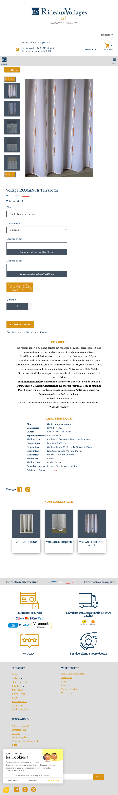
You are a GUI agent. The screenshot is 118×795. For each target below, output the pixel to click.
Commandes (66, 677)
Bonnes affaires (19, 701)
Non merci (13, 780)
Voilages (16, 678)
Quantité (11, 299)
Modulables (17, 690)
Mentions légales (19, 737)
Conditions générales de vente (25, 741)
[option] (12, 90)
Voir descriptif (14, 201)
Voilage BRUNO (26, 542)
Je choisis (33, 780)
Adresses (65, 685)
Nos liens (16, 733)
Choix (9, 207)
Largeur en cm (14, 239)
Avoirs (64, 681)
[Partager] (20, 489)
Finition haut (13, 223)
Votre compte (70, 668)
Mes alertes (66, 693)
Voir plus (10, 79)
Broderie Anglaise (20, 709)
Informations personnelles (73, 674)
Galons (15, 698)
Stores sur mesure (20, 682)
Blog (15, 745)
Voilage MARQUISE (59, 542)
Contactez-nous (19, 730)
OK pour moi (53, 780)
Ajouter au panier (20, 324)
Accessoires (17, 705)
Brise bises (17, 686)
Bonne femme (18, 694)
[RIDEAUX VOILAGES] (59, 15)
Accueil (15, 674)
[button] (6, 790)
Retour (12, 70)
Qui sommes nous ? (20, 726)
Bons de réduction (69, 689)
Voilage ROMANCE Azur (91, 543)
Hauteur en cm (14, 260)
